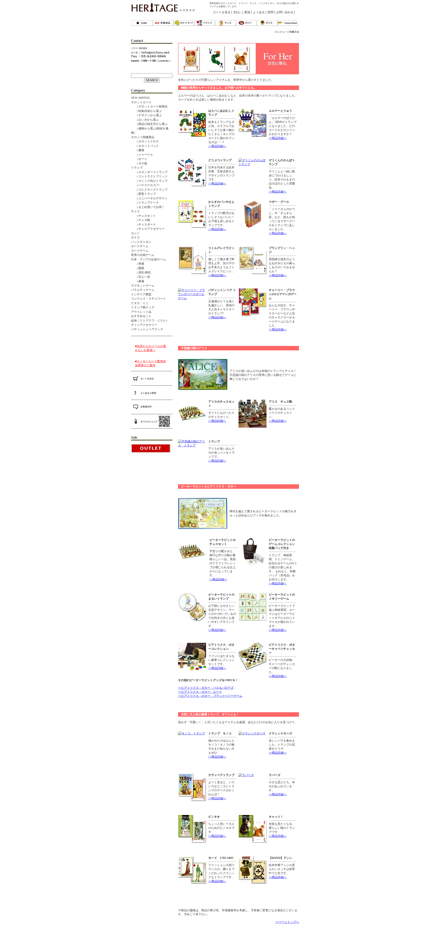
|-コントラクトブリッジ (149, 176)
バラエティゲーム (142, 290)
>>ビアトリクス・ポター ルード (200, 691)
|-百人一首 (140, 277)
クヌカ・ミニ (139, 303)
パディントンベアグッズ (147, 329)
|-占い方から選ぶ (145, 119)
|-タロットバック (145, 146)
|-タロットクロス (145, 141)
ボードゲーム (139, 246)
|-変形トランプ (143, 193)
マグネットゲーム (142, 285)
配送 (247, 12)
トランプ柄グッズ (142, 307)
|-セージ (139, 159)
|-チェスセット (143, 215)
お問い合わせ (285, 12)
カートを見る (221, 12)
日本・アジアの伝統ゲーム (148, 259)
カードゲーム (139, 250)
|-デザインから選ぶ (146, 115)
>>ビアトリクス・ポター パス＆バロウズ (206, 687)
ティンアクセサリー (144, 324)
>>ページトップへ (287, 922)
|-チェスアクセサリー (148, 228)
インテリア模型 (141, 294)
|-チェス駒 (140, 220)
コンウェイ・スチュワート (148, 298)
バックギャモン (141, 242)
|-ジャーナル (142, 154)
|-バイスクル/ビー (145, 185)
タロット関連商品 (142, 137)
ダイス (135, 237)
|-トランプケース (145, 202)
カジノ (135, 233)
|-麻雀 (137, 281)
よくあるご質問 (263, 12)
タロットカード (141, 102)
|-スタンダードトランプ (149, 172)
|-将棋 (137, 263)
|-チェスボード (143, 224)
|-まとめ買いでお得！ (148, 207)
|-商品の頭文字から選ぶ (149, 124)
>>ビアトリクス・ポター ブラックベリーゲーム (210, 695)
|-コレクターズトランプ (149, 189)
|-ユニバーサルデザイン (149, 198)
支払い (237, 12)
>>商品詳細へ (217, 146)
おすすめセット (141, 316)
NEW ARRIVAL (140, 97)
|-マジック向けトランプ (149, 180)
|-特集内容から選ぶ (146, 111)
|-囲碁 (137, 268)
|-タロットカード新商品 (149, 106)
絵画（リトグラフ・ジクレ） (150, 320)
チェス (135, 211)
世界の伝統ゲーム (142, 255)
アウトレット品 (141, 311)
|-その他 (139, 163)
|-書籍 (137, 150)
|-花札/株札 (141, 272)
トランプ (137, 167)
